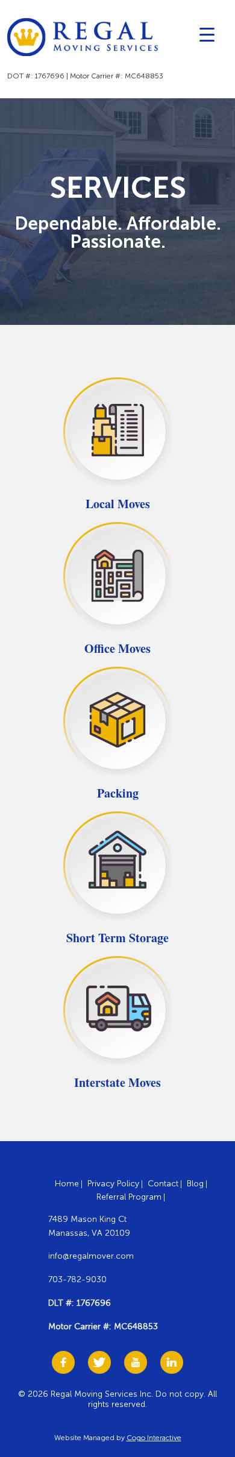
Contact (163, 1184)
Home (67, 1184)
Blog (195, 1184)
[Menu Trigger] (207, 34)
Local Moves (118, 503)
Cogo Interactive (154, 1437)
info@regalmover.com (91, 1256)
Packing (118, 793)
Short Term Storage (117, 937)
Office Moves (117, 648)
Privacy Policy (113, 1184)
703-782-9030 (77, 1279)
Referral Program (128, 1197)
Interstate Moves (117, 1082)
